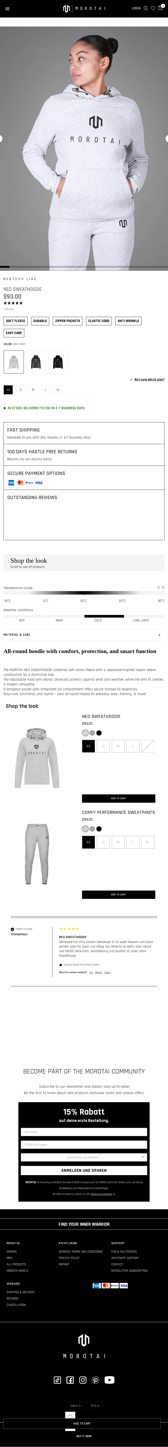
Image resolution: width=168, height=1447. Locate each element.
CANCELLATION (16, 1305)
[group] (84, 956)
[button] (84, 306)
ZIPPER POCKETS (67, 321)
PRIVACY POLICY (69, 1258)
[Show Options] (143, 1157)
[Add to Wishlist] (70, 1417)
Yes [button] (91, 972)
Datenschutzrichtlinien (101, 1194)
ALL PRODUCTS (16, 1264)
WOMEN (12, 1252)
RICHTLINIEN (68, 1243)
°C (158, 588)
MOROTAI (13, 1243)
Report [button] (98, 972)
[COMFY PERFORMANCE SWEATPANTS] (37, 854)
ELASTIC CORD (98, 321)
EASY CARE (14, 333)
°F (163, 588)
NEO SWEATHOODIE (101, 717)
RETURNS (12, 1298)
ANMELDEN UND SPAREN (84, 1170)
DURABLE (40, 321)
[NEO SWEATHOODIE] (37, 758)
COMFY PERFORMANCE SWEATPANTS (118, 812)
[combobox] (82, 1157)
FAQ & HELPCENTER (124, 1252)
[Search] (145, 8)
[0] (160, 8)
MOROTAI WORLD (17, 1271)
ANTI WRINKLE (128, 321)
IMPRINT (64, 1264)
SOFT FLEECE (15, 321)
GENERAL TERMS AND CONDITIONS (81, 1252)
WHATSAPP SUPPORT (125, 1258)
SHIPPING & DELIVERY (21, 1292)
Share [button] (107, 972)
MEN (9, 1258)
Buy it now (84, 1436)
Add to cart (118, 798)
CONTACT (117, 1264)
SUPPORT (118, 1243)
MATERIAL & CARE (17, 634)
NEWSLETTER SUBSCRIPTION (129, 1271)
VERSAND (13, 1283)
